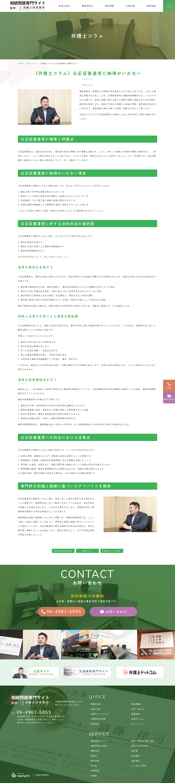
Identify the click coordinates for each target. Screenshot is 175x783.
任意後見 (135, 756)
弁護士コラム (31, 63)
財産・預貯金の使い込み (142, 741)
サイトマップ (137, 724)
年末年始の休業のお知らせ (64, 551)
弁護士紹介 (96, 709)
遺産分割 (95, 751)
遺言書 (134, 751)
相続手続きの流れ (99, 746)
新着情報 (135, 714)
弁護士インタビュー (100, 714)
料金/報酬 (135, 704)
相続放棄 (95, 761)
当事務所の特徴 (98, 719)
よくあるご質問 (138, 766)
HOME (21, 63)
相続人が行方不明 (139, 746)
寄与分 (94, 766)
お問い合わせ (137, 709)
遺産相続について (99, 741)
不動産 (94, 776)
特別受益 (95, 771)
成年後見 (135, 761)
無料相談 (151, 6)
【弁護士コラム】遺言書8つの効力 (112, 551)
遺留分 (94, 756)
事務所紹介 (96, 704)
